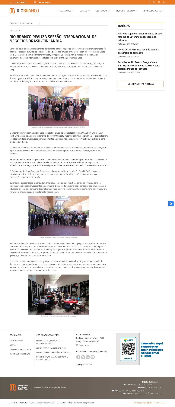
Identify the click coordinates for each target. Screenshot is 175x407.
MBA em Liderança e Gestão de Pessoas (52, 352)
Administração (16, 341)
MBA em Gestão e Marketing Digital (51, 348)
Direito (13, 345)
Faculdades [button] (65, 10)
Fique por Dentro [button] (125, 10)
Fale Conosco (160, 403)
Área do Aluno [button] (153, 10)
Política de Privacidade (143, 403)
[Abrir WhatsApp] (168, 400)
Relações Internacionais (20, 349)
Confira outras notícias (141, 84)
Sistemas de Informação (20, 354)
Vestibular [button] (101, 10)
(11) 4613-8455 (19, 2)
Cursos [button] (83, 10)
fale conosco (44, 2)
